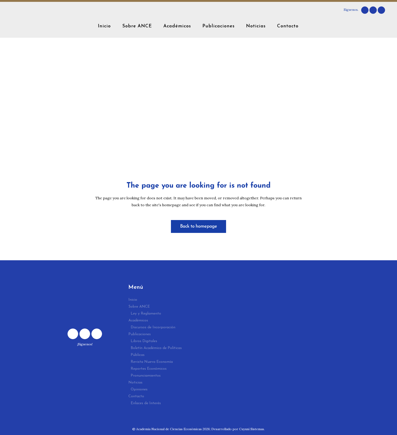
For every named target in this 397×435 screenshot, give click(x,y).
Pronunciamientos (146, 376)
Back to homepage (198, 226)
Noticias (135, 382)
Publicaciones (139, 334)
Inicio (132, 300)
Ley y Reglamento (146, 313)
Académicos (138, 320)
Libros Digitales (144, 341)
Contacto (136, 396)
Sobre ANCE (139, 307)
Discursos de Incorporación (153, 327)
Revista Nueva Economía (152, 362)
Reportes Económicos (149, 369)
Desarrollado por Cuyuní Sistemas (237, 429)
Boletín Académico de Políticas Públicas (156, 351)
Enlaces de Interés (146, 403)
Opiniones (139, 389)
